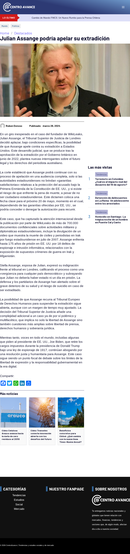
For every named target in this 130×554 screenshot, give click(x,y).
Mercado (19, 508)
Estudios (19, 499)
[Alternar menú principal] (123, 7)
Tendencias (101, 174)
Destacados (23, 33)
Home (4, 33)
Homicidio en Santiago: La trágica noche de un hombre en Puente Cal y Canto (111, 219)
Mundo (5, 26)
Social (19, 504)
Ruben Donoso (14, 125)
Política (15, 26)
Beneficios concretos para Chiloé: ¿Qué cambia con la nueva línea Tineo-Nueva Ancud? (70, 436)
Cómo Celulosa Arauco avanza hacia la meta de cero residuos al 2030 (12, 434)
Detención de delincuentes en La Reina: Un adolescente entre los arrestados (112, 200)
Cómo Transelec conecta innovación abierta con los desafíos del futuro (41, 434)
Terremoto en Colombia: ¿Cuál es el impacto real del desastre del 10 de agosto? (111, 181)
